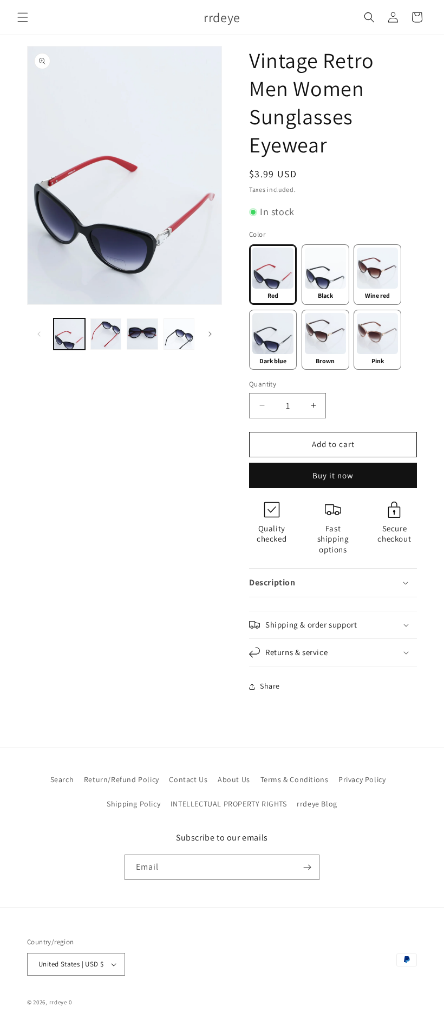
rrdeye (58, 1002)
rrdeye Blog (317, 804)
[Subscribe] (307, 867)
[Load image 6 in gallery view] (179, 334)
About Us (234, 779)
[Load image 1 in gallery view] (69, 334)
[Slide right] (210, 334)
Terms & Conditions (294, 779)
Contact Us (188, 779)
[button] (23, 17)
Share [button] (270, 686)
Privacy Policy (362, 779)
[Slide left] (39, 334)
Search (62, 779)
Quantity (262, 384)
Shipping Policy (133, 804)
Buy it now (333, 475)
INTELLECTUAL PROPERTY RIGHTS (229, 804)
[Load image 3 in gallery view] (106, 334)
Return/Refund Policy (121, 779)
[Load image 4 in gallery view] (142, 334)
